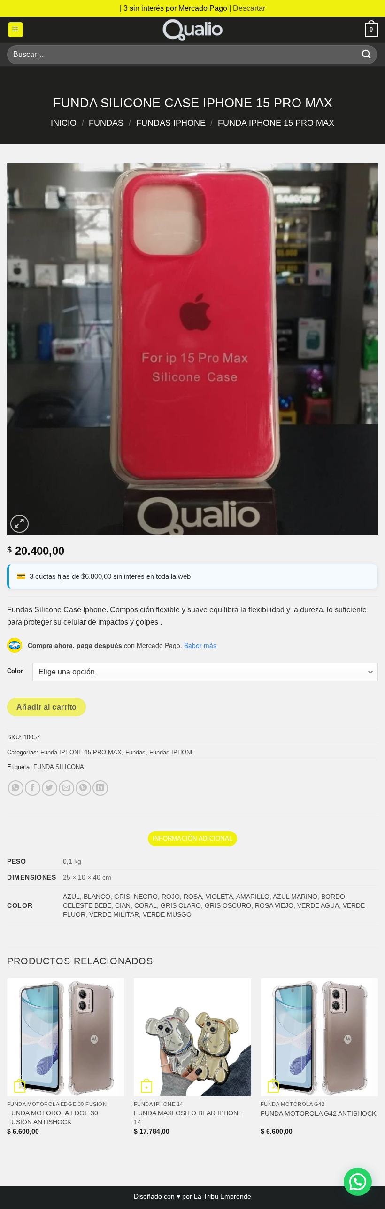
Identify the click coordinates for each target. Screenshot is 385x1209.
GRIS (122, 896)
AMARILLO (253, 896)
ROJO (171, 896)
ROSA (193, 896)
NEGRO (146, 896)
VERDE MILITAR (114, 914)
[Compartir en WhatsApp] (15, 788)
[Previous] (7, 1065)
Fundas (106, 123)
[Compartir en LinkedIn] (100, 788)
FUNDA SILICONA (58, 766)
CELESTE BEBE (87, 905)
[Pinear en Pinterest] (83, 788)
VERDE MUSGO (167, 914)
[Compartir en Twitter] (49, 788)
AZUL (71, 896)
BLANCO (97, 896)
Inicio (64, 123)
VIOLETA (219, 896)
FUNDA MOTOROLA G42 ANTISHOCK (318, 1113)
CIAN (123, 905)
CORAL (145, 905)
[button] (15, 30)
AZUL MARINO (295, 896)
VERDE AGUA (318, 905)
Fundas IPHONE (171, 123)
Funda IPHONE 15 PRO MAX (276, 123)
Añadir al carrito (46, 707)
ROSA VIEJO (274, 905)
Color (15, 671)
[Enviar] (366, 54)
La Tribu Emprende (222, 1196)
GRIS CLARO (181, 905)
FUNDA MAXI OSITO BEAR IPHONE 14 (188, 1117)
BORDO (333, 896)
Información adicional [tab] (192, 838)
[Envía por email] (66, 788)
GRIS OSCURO (228, 905)
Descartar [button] (249, 8)
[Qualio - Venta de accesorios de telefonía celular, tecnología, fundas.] (192, 30)
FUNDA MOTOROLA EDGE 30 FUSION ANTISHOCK (52, 1117)
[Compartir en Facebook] (32, 788)
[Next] (377, 1065)
